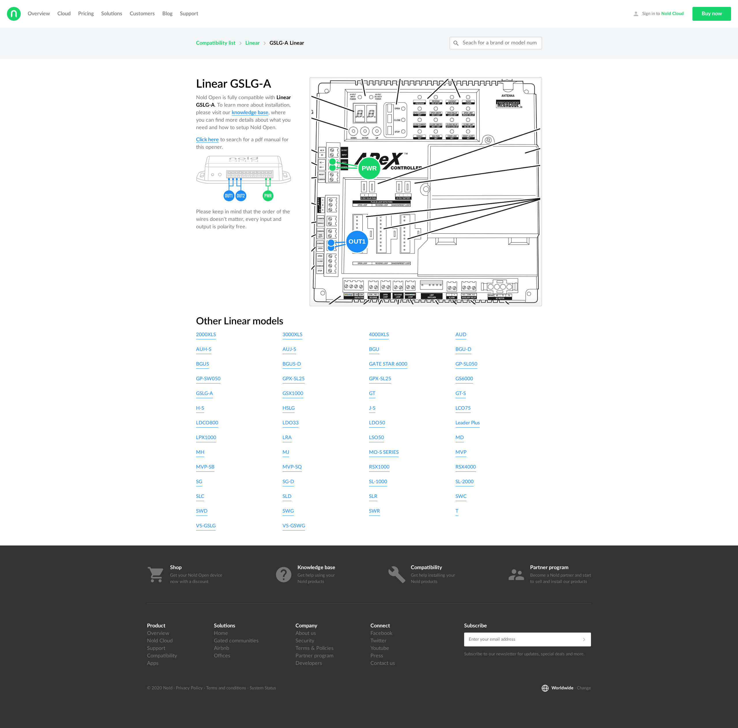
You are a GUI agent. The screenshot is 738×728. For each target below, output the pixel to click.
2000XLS (206, 334)
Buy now (712, 13)
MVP (460, 452)
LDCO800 (207, 422)
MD (459, 437)
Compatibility (162, 656)
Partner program (314, 656)
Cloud (64, 13)
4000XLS (379, 334)
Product (156, 626)
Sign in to (658, 13)
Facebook (381, 633)
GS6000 (464, 378)
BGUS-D (292, 364)
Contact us (382, 663)
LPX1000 (206, 437)
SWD (202, 511)
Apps (153, 663)
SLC (200, 496)
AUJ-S (289, 349)
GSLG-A (204, 393)
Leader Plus (467, 422)
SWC (460, 496)
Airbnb (221, 648)
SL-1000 (378, 481)
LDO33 (291, 422)
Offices (222, 656)
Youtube (379, 648)
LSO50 (376, 437)
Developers (308, 663)
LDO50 (377, 422)
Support (189, 13)
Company (306, 626)
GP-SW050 (208, 378)
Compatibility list (216, 43)
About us (305, 633)
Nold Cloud (160, 641)
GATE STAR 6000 (388, 364)
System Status (263, 688)
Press (376, 656)
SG (199, 481)
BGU (374, 349)
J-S (372, 408)
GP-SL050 (466, 364)
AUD (460, 334)
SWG (288, 511)
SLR (373, 496)
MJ (286, 452)
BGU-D (463, 349)
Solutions (111, 13)
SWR (374, 511)
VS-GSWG (294, 525)
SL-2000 (464, 481)
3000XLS (292, 334)
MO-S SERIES (384, 452)
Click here (207, 139)
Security (304, 641)
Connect (380, 626)
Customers (142, 13)
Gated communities (236, 641)
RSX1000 (379, 466)
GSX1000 (293, 393)
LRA (287, 437)
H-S (200, 408)
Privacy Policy (189, 688)
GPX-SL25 (294, 378)
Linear (252, 43)
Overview (39, 13)
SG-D (288, 481)
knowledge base (250, 112)
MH (200, 452)
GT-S (460, 393)
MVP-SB (205, 466)
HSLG (289, 408)
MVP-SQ (292, 466)
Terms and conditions (226, 688)
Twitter (378, 641)
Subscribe (475, 626)
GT (372, 393)
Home (221, 633)
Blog (167, 13)
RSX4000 (465, 466)
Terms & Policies (314, 648)
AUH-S (203, 349)
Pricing (86, 13)
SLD (287, 496)
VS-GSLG (206, 525)
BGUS (202, 364)
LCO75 (463, 408)
